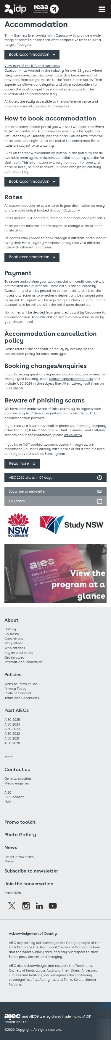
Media (9, 861)
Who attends (14, 648)
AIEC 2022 (12, 734)
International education (23, 662)
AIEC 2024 (12, 724)
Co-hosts (11, 634)
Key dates (17, 501)
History (10, 629)
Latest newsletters (18, 857)
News (10, 847)
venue (86, 101)
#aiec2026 (12, 893)
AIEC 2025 (12, 720)
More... (9, 757)
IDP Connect (14, 797)
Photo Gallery (20, 834)
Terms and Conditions (21, 698)
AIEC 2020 (12, 743)
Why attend (13, 643)
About (11, 620)
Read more (19, 463)
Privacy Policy (15, 688)
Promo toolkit (20, 822)
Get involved (14, 657)
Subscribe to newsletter (27, 491)
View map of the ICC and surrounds (32, 66)
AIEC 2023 (12, 729)
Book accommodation (29, 54)
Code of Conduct (17, 693)
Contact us (17, 769)
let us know (73, 435)
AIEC (8, 792)
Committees (13, 639)
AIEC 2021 (11, 738)
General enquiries (17, 778)
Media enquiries (16, 783)
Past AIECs (16, 710)
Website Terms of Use (20, 684)
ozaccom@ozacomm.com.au (71, 379)
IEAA (7, 802)
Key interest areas (18, 653)
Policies (12, 674)
